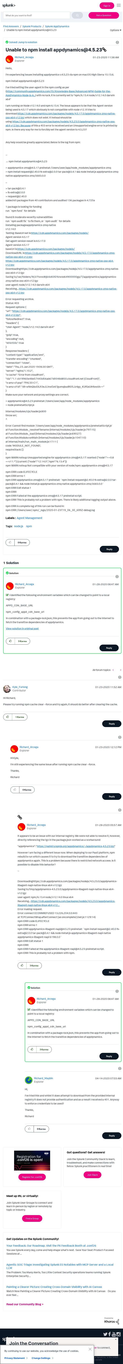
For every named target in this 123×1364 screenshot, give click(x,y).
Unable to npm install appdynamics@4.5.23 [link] (31, 30)
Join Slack (92, 1174)
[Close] (90, 1349)
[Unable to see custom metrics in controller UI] (120, 670)
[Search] (77, 15)
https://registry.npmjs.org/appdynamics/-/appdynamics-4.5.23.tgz (75, 846)
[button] (117, 43)
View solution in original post (22, 628)
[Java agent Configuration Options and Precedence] (113, 670)
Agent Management (29, 517)
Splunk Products (31, 26)
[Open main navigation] (119, 5)
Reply (109, 549)
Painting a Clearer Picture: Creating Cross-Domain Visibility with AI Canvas (54, 1287)
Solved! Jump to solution (23, 42)
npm (29, 526)
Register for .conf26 (32, 1177)
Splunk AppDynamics (57, 26)
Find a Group (32, 1218)
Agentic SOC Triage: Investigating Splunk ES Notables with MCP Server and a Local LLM (59, 1266)
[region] (47, 1354)
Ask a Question (103, 15)
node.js (18, 526)
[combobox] (43, 15)
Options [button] (113, 30)
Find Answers (11, 26)
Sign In (106, 5)
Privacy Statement (14, 1358)
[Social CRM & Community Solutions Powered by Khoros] (112, 1320)
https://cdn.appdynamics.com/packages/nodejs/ (60, 233)
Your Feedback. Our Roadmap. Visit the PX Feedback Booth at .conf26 (51, 1245)
